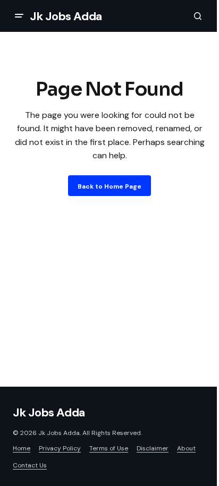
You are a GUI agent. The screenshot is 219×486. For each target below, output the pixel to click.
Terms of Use (108, 448)
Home (21, 448)
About (186, 448)
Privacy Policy (60, 448)
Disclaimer (153, 448)
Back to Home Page (109, 186)
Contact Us (30, 465)
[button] (19, 16)
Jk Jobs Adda (66, 16)
